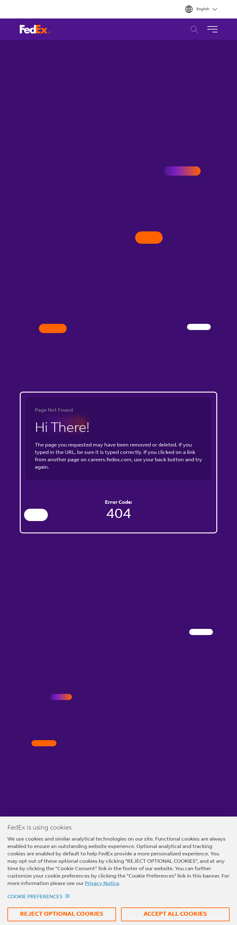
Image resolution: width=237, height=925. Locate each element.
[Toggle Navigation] (212, 29)
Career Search (193, 29)
